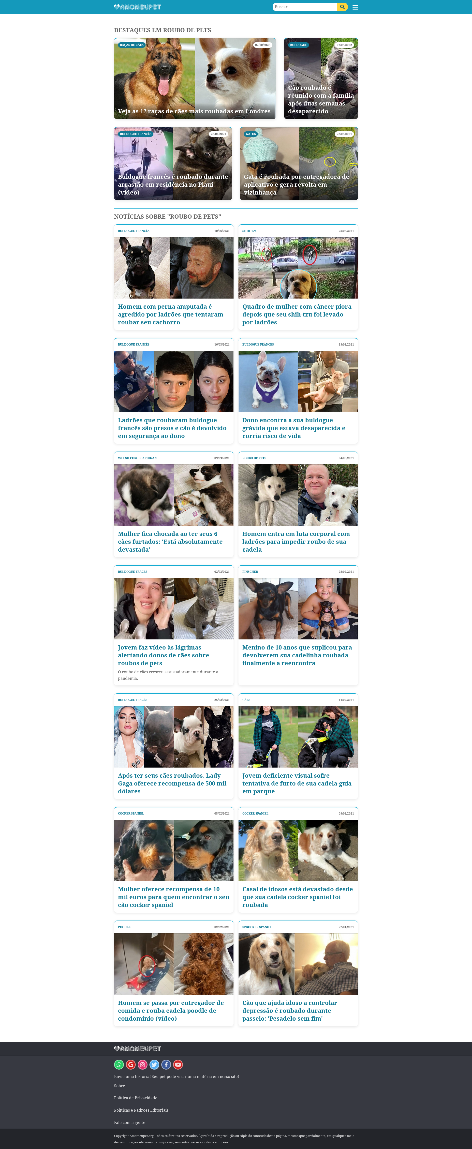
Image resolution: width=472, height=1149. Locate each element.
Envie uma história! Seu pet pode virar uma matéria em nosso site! (176, 1076)
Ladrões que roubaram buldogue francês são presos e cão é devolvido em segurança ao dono (172, 428)
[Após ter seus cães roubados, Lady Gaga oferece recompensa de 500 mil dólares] (174, 737)
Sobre (119, 1086)
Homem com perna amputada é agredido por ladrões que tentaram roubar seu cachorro (170, 314)
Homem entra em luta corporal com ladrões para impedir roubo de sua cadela (296, 541)
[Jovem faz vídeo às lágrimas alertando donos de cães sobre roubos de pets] (174, 608)
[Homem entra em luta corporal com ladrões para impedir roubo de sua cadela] (298, 495)
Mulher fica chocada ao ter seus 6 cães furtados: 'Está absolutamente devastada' (170, 541)
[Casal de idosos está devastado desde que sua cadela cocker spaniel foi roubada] (298, 850)
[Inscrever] (178, 1065)
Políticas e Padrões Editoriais (141, 1110)
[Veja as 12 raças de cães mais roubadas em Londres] (195, 78)
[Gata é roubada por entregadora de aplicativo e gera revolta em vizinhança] (299, 163)
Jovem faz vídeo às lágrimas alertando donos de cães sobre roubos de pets (163, 655)
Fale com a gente (129, 1122)
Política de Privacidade (135, 1098)
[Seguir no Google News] (131, 1065)
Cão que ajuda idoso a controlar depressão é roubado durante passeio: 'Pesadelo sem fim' (289, 1010)
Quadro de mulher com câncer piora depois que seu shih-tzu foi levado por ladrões (297, 314)
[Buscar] (342, 7)
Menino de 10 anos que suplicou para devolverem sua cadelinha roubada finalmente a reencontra (297, 655)
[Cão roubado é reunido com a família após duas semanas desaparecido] (321, 78)
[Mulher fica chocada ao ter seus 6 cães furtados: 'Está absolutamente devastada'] (174, 495)
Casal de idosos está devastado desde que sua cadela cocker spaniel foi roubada (297, 897)
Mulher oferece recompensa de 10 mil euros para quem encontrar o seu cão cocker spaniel (173, 897)
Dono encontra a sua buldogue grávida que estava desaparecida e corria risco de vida (293, 428)
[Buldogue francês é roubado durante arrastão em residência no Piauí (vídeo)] (173, 163)
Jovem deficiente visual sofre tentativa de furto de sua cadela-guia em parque (297, 783)
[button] (355, 7)
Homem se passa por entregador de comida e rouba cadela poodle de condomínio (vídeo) (171, 1010)
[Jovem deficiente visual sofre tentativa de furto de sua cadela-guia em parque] (298, 737)
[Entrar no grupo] (119, 1065)
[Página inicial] (175, 7)
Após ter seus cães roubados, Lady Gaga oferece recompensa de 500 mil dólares (172, 783)
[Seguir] (143, 1065)
